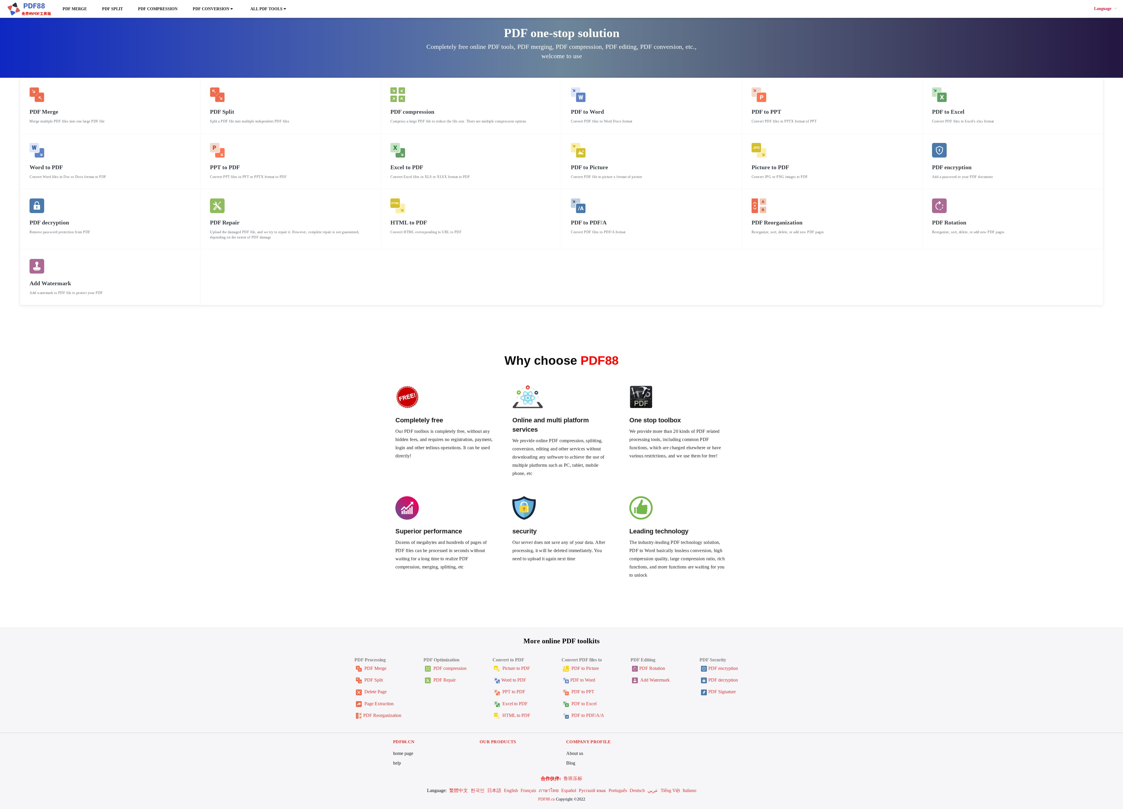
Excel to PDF (514, 703)
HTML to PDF (515, 715)
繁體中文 (458, 790)
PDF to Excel (583, 703)
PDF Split (112, 9)
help (397, 762)
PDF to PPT (582, 691)
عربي (652, 790)
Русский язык (592, 790)
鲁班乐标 (573, 778)
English (511, 790)
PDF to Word (582, 679)
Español (568, 790)
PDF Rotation (652, 668)
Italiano (689, 790)
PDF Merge (75, 9)
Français (528, 790)
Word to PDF (513, 679)
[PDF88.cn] (29, 8)
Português (618, 790)
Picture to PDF (515, 668)
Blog (570, 762)
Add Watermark (654, 679)
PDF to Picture (584, 668)
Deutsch (637, 790)
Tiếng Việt (670, 790)
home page (403, 753)
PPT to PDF (513, 691)
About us (574, 753)
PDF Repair (444, 679)
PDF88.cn (546, 799)
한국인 (478, 790)
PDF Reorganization (382, 715)
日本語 (494, 790)
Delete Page (375, 691)
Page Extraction (378, 703)
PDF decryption (723, 679)
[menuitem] (1105, 9)
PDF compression (158, 9)
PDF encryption (723, 668)
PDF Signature (722, 691)
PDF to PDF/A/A (587, 715)
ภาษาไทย (549, 790)
